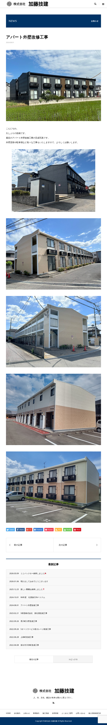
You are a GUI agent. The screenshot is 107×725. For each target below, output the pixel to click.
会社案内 (17, 713)
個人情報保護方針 (94, 713)
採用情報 (55, 713)
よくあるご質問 (67, 713)
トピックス (73, 659)
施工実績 (46, 713)
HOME (8, 713)
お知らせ (26, 713)
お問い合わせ (80, 713)
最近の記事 (33, 659)
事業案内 (36, 713)
